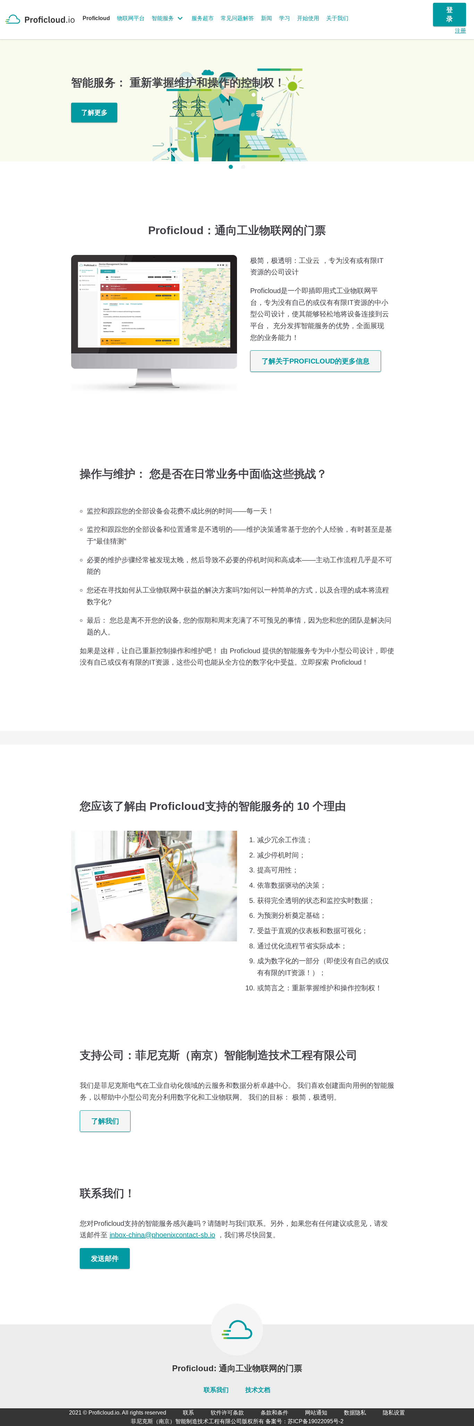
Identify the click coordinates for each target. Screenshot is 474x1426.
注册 (460, 31)
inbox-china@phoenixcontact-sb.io (162, 1235)
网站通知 (316, 1413)
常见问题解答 (237, 18)
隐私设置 (394, 1413)
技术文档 (257, 1389)
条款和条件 (274, 1413)
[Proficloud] (42, 19)
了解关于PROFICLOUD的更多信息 (316, 361)
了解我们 (105, 1121)
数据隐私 (355, 1413)
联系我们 (216, 1389)
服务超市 (203, 18)
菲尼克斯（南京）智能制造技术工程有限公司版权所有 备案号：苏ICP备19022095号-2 (237, 1421)
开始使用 (308, 18)
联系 (188, 1413)
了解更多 (94, 112)
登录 (449, 14)
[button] (231, 167)
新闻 (266, 18)
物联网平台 (131, 18)
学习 (284, 18)
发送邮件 (105, 1258)
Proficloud (96, 18)
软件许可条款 (227, 1413)
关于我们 (337, 18)
